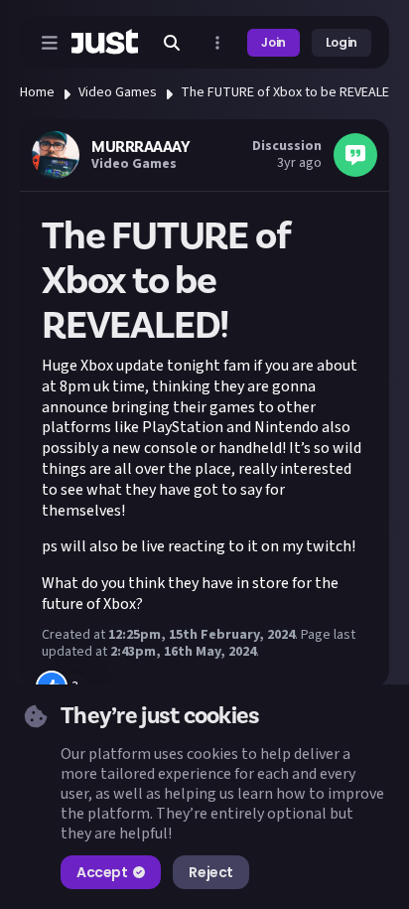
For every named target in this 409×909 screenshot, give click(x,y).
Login (341, 42)
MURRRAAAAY (140, 147)
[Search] (172, 43)
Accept (101, 872)
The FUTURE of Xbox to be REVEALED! (290, 92)
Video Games (117, 92)
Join (273, 42)
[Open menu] (50, 43)
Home (37, 92)
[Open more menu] (217, 43)
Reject (210, 872)
